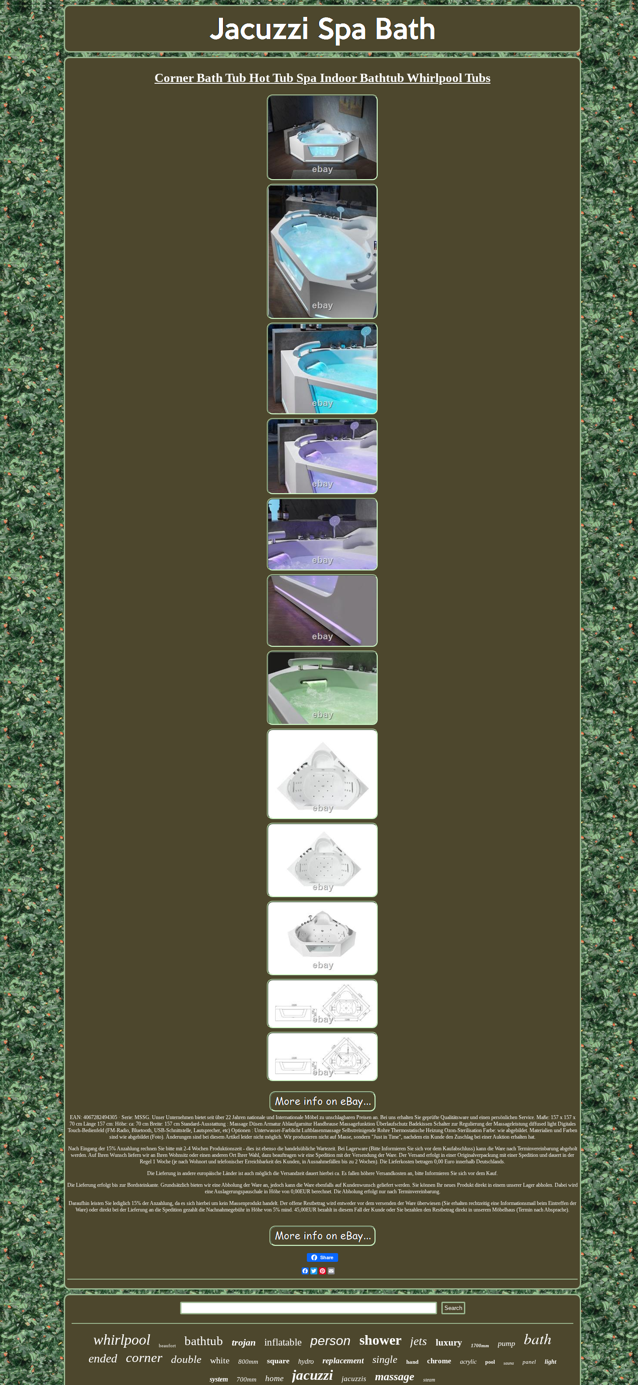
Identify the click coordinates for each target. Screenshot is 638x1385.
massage (394, 1376)
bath (538, 1338)
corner (144, 1357)
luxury (449, 1342)
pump (506, 1343)
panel (529, 1362)
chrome (439, 1361)
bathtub (203, 1341)
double (186, 1359)
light (550, 1362)
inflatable (283, 1342)
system (219, 1379)
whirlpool (121, 1340)
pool (490, 1362)
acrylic (468, 1362)
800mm (248, 1361)
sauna (508, 1363)
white (220, 1360)
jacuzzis (354, 1379)
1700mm (480, 1345)
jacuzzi (312, 1375)
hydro (306, 1361)
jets (418, 1341)
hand (412, 1362)
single (385, 1359)
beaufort (167, 1345)
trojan (244, 1342)
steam (429, 1380)
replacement (343, 1360)
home (274, 1378)
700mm (247, 1379)
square (278, 1360)
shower (380, 1340)
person (330, 1340)
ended (103, 1358)
